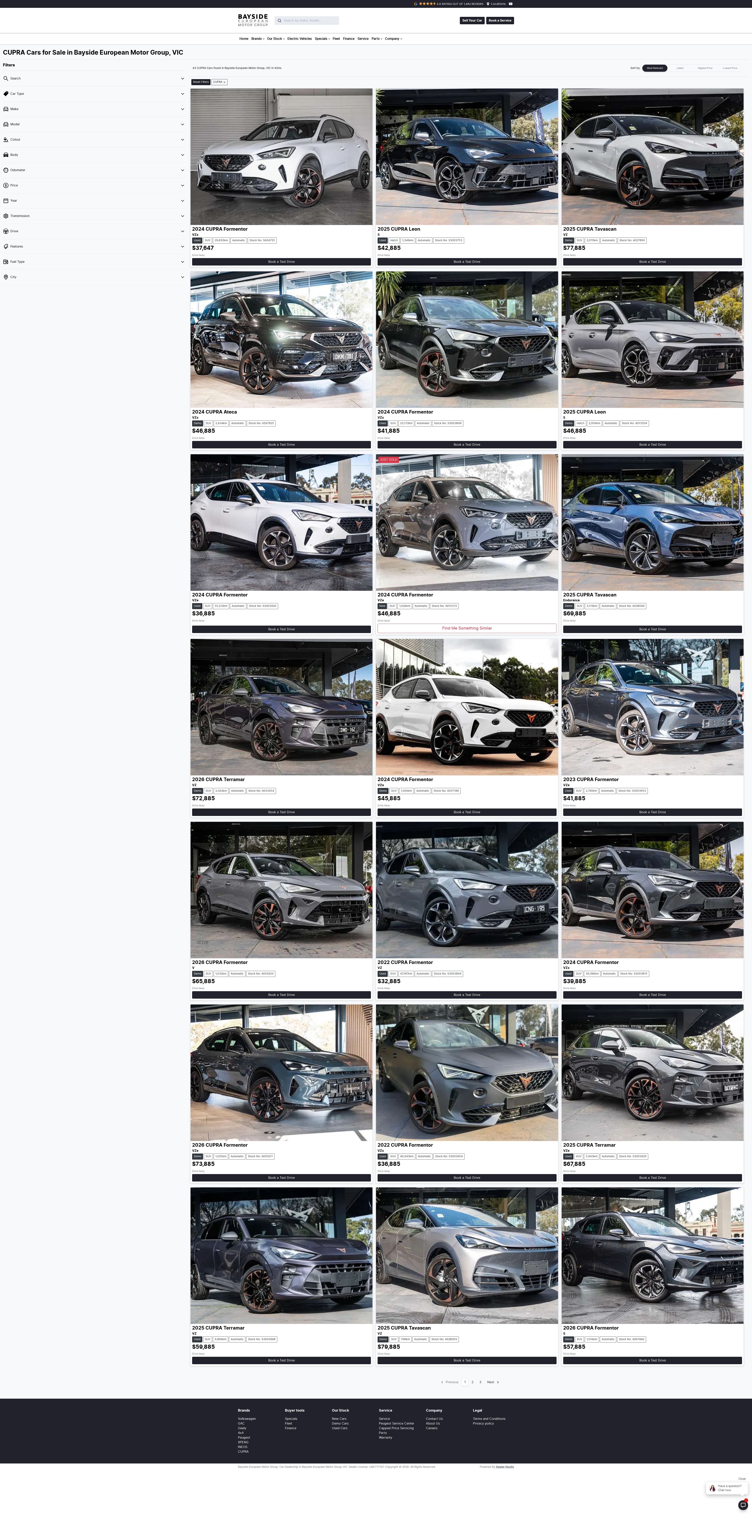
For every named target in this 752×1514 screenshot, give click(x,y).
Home (244, 38)
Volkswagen (247, 1418)
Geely (242, 1428)
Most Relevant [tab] (655, 68)
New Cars (339, 1418)
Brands (256, 38)
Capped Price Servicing (396, 1428)
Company (392, 38)
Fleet (336, 38)
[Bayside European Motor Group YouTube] (511, 4)
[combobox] (298, 20)
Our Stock (274, 38)
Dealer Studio (505, 1467)
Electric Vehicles (299, 38)
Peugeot (244, 1437)
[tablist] (692, 68)
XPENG (243, 1442)
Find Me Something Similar (467, 628)
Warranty (385, 1437)
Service (363, 38)
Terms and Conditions (489, 1418)
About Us (433, 1423)
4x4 (241, 1433)
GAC (241, 1423)
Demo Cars (340, 1423)
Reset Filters (201, 82)
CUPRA (243, 1451)
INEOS (242, 1447)
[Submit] (279, 20)
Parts (376, 38)
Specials (321, 38)
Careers (431, 1428)
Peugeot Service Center (396, 1423)
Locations (498, 3)
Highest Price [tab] (705, 68)
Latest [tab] (680, 68)
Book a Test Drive (281, 261)
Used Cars (339, 1428)
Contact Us (434, 1418)
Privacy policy (483, 1423)
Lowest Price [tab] (730, 68)
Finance (348, 38)
